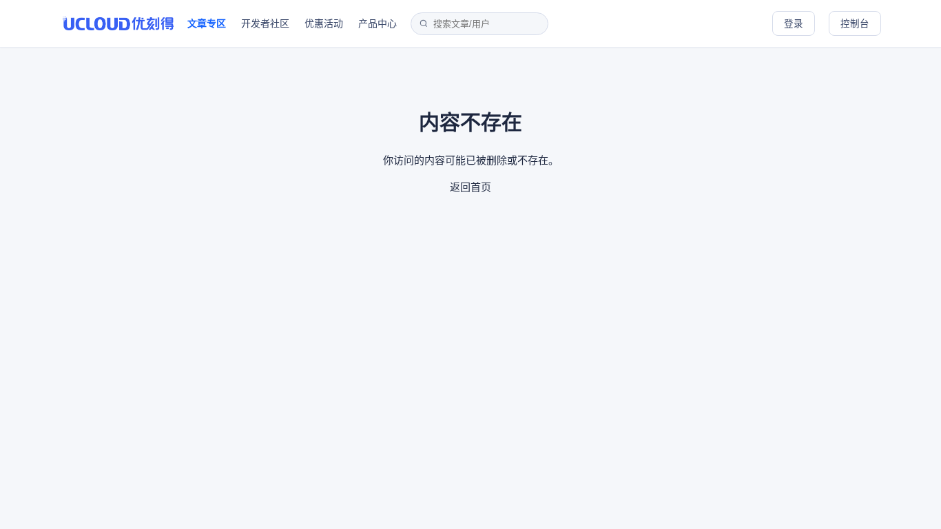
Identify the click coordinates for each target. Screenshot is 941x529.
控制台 (854, 23)
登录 (793, 23)
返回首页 (470, 187)
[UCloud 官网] (118, 23)
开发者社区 (265, 23)
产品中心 (377, 23)
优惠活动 (323, 23)
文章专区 (206, 23)
